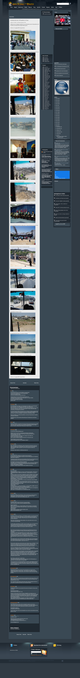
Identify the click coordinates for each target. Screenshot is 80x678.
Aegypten (46, 69)
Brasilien (45, 93)
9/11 (45, 67)
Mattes (57, 143)
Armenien (46, 78)
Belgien (45, 84)
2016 (57, 113)
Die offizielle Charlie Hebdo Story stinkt (62, 195)
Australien (46, 82)
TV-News (60, 7)
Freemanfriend (13, 568)
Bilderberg (46, 86)
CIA (45, 99)
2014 (57, 117)
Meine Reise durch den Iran (60, 68)
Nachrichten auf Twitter (14, 650)
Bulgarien (46, 94)
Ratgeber (48, 7)
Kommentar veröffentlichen (15, 629)
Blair (45, 89)
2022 (57, 103)
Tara (11, 469)
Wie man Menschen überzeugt (61, 64)
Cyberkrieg (46, 102)
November (58, 128)
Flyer (56, 7)
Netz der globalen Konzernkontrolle (62, 73)
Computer (46, 101)
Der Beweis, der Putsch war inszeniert (62, 198)
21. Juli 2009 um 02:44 (14, 603)
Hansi (12, 422)
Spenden (38, 7)
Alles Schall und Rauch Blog (19, 660)
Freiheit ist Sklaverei (59, 75)
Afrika (45, 72)
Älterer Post (36, 382)
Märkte (52, 7)
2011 (57, 122)
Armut (45, 79)
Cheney (45, 97)
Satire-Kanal (46, 60)
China (45, 98)
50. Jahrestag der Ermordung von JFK (62, 66)
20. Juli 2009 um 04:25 (14, 494)
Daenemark (46, 103)
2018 (57, 110)
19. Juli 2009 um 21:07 (14, 391)
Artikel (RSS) (33, 655)
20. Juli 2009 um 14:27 (14, 577)
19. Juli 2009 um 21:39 (14, 405)
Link (28, 496)
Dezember (58, 126)
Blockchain (46, 91)
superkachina (58, 149)
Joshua (57, 163)
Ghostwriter (13, 429)
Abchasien (46, 68)
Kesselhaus (13, 586)
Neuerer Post (12, 382)
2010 (57, 124)
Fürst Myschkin (13, 576)
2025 (57, 98)
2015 (57, 115)
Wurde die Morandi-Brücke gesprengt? (62, 217)
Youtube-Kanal (46, 61)
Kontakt (43, 7)
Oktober (58, 130)
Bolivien (45, 92)
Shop (34, 7)
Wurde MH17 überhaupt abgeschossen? (62, 207)
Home (11, 7)
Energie (45, 108)
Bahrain (45, 83)
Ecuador (45, 107)
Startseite (24, 382)
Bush (45, 96)
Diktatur (45, 106)
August (58, 133)
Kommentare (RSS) (39, 655)
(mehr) (65, 147)
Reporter (30, 7)
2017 (57, 112)
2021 (57, 105)
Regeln (15, 7)
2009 (57, 125)
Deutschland (46, 104)
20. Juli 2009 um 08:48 (14, 501)
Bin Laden (46, 87)
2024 (57, 100)
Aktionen (45, 73)
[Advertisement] (24, 13)
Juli (57, 135)
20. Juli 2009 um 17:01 (14, 587)
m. (11, 390)
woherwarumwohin (14, 602)
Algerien (45, 74)
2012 (57, 120)
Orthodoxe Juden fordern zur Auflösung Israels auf (19, 450)
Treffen (25, 7)
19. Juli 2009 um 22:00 (14, 430)
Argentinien (46, 77)
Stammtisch (20, 7)
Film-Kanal (46, 57)
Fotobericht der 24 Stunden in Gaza (19, 20)
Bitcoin (45, 88)
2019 (57, 108)
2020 (57, 107)
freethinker (13, 404)
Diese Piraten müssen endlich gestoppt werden (62, 137)
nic (56, 156)
